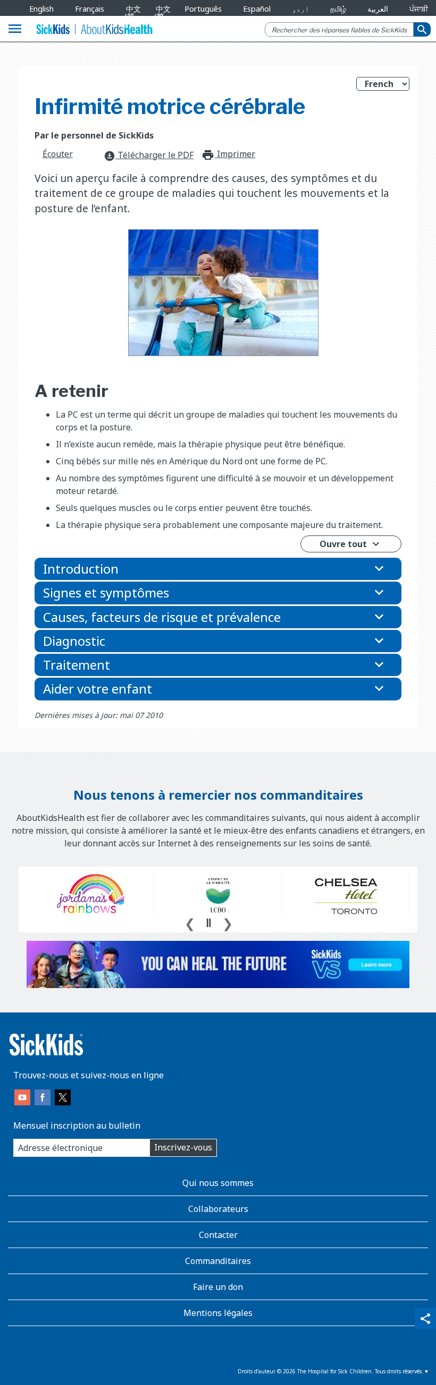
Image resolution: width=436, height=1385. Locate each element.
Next (227, 922)
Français (89, 9)
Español (257, 9)
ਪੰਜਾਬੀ (418, 9)
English (41, 9)
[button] (218, 569)
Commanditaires (218, 1261)
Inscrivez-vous (183, 1147)
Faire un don (218, 1287)
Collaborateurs (218, 1209)
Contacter (218, 1235)
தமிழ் (338, 9)
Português (203, 9)
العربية (377, 9)
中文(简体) (131, 16)
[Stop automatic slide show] (208, 923)
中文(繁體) (160, 16)
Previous (189, 922)
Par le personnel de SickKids (94, 135)
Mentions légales (218, 1313)
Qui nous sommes (218, 1183)
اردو (300, 9)
